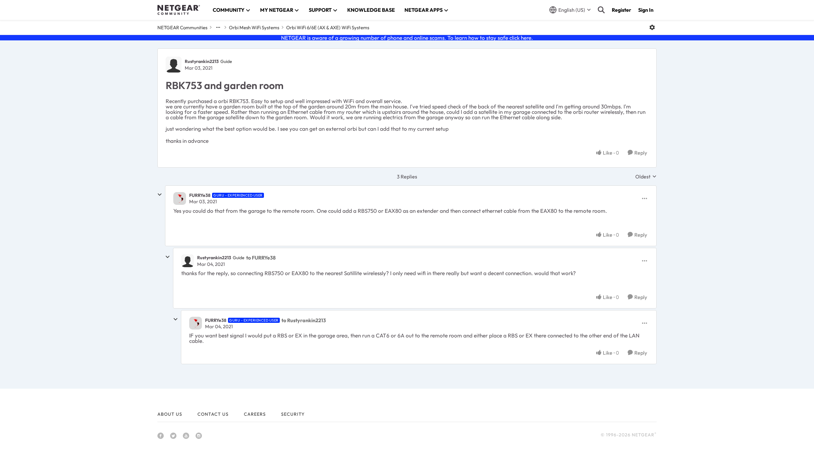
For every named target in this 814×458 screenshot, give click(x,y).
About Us (169, 414)
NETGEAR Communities (182, 27)
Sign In (645, 10)
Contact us (213, 414)
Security (293, 414)
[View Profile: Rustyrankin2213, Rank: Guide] (174, 65)
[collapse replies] (159, 194)
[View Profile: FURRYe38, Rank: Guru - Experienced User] (179, 198)
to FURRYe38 (261, 257)
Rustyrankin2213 (202, 61)
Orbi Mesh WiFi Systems (254, 27)
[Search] (601, 10)
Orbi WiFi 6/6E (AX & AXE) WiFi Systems (327, 27)
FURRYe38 (199, 195)
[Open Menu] (652, 27)
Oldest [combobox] (646, 176)
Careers (255, 414)
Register (621, 10)
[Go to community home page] (178, 10)
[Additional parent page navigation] (218, 27)
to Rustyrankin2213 (303, 320)
